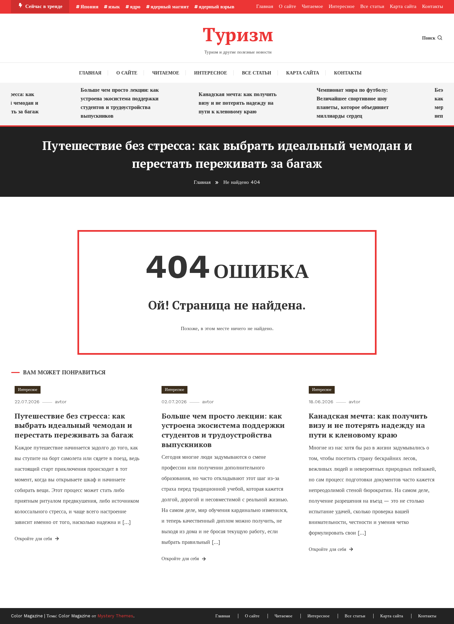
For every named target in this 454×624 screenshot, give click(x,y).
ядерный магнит (170, 7)
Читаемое (312, 6)
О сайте (287, 6)
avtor (60, 401)
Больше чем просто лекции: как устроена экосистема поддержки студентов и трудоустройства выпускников (115, 103)
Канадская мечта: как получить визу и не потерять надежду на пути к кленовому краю (233, 103)
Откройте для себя (34, 538)
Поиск (428, 38)
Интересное (342, 6)
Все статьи (372, 6)
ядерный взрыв (216, 7)
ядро (135, 7)
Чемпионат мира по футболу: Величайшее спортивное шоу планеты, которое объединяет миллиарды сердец (348, 103)
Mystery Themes (115, 615)
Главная (264, 6)
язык (114, 7)
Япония (89, 7)
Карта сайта (403, 6)
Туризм (238, 34)
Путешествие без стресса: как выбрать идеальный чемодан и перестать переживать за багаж (74, 425)
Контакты (432, 6)
